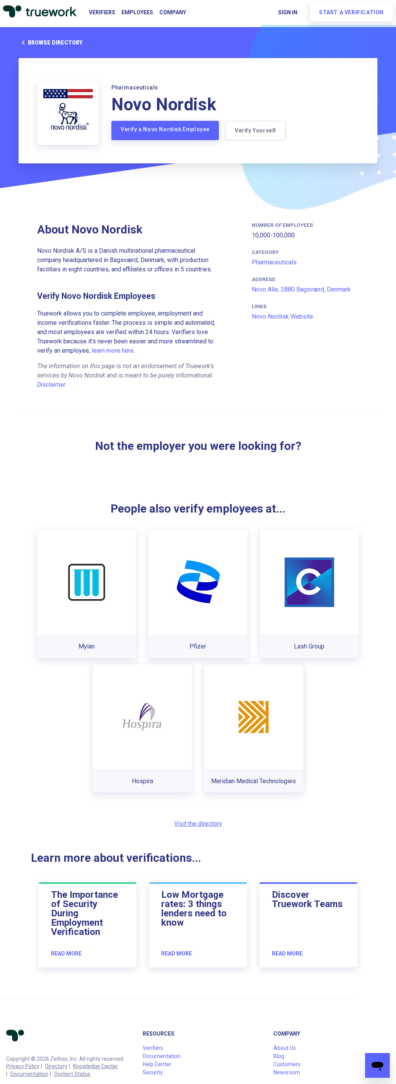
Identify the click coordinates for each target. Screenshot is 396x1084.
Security (153, 1072)
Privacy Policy (22, 1066)
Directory (56, 1066)
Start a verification (351, 12)
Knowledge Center (95, 1066)
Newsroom (286, 1072)
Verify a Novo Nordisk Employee (165, 129)
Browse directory (55, 42)
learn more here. (113, 350)
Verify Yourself (255, 130)
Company (172, 12)
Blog (278, 1056)
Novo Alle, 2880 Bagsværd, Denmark (301, 289)
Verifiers (102, 12)
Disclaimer (51, 384)
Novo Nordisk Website (282, 316)
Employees (137, 12)
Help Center (157, 1064)
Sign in (287, 12)
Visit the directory (198, 823)
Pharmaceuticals (274, 262)
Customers (286, 1064)
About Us (284, 1048)
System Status (72, 1074)
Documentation (29, 1074)
